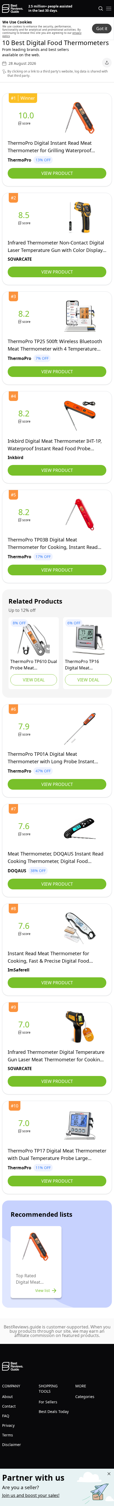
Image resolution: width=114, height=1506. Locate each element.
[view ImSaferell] (25, 928)
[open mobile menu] (109, 8)
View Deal (34, 680)
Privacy (8, 1425)
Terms (7, 1434)
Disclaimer (11, 1444)
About (7, 1396)
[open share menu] (107, 63)
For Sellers (48, 1401)
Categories (84, 1396)
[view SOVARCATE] (25, 217)
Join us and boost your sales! (30, 1495)
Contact (9, 1406)
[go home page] (12, 8)
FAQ (5, 1415)
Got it (101, 28)
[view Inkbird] (25, 416)
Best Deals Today (54, 1411)
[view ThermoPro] (27, 118)
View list (42, 1290)
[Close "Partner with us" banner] (109, 1474)
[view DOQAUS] (25, 828)
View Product (57, 173)
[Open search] (100, 8)
